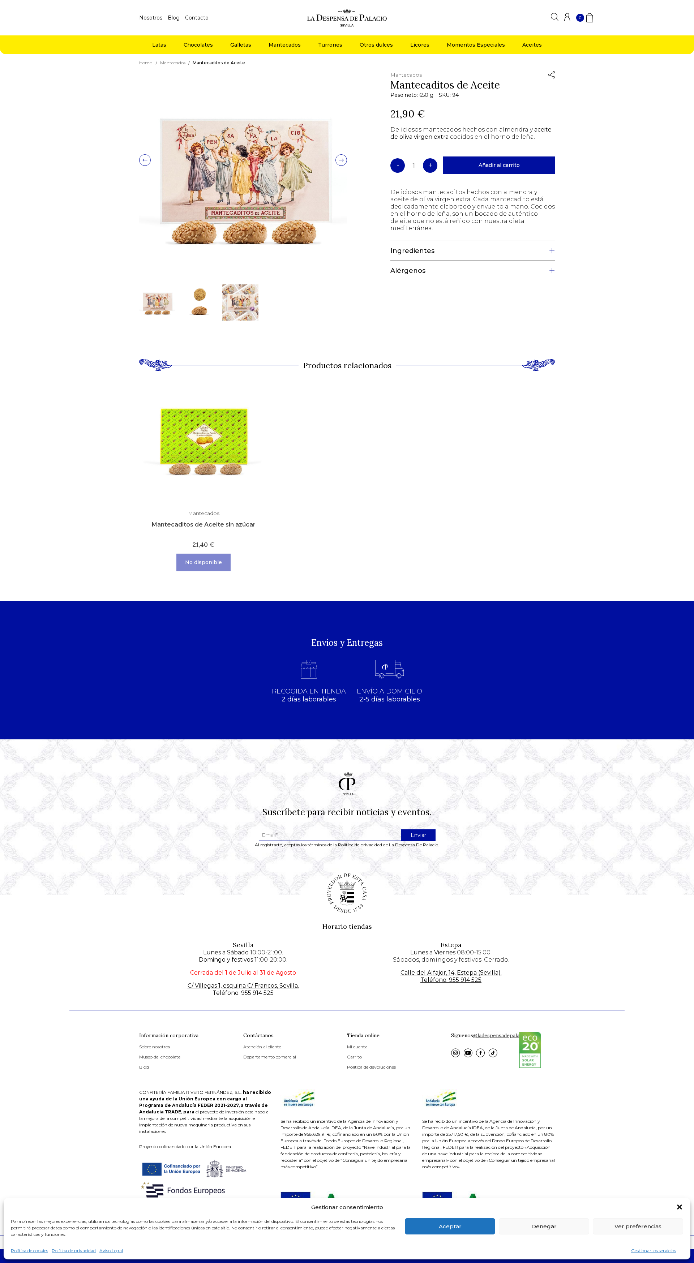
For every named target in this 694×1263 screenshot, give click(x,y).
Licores (419, 45)
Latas (159, 45)
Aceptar (450, 1226)
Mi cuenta (357, 1046)
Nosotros (150, 17)
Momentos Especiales (476, 45)
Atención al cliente (262, 1046)
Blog (174, 17)
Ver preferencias (637, 1226)
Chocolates (198, 45)
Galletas (240, 45)
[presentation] (145, 161)
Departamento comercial (269, 1057)
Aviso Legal (111, 1250)
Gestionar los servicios (653, 1250)
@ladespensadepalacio (500, 1035)
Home (145, 62)
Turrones (330, 45)
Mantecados (285, 45)
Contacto (197, 17)
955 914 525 (257, 992)
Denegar (544, 1226)
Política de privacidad (74, 1250)
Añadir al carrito (499, 165)
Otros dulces (376, 45)
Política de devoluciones (371, 1067)
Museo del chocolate (159, 1057)
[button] (679, 1207)
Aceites (532, 45)
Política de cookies (29, 1250)
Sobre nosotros (154, 1046)
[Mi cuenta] (567, 19)
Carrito (354, 1057)
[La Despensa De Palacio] (347, 17)
